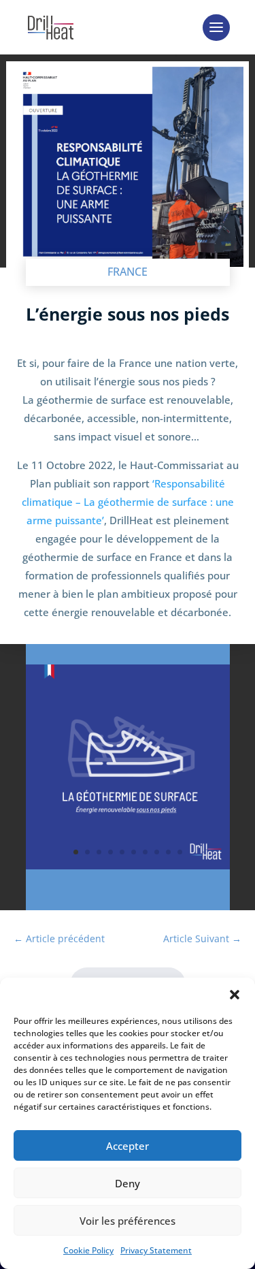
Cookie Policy (88, 1250)
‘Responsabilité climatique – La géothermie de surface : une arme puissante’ (128, 502)
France (127, 271)
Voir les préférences (127, 1220)
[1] (128, 869)
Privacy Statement (156, 1250)
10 (179, 852)
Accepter (127, 1146)
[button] (234, 994)
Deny (127, 1183)
